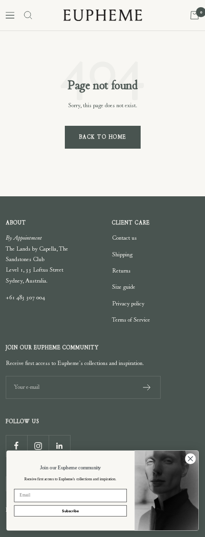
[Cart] (194, 15)
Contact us (124, 237)
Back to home (102, 137)
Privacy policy (128, 303)
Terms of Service (131, 319)
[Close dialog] (190, 459)
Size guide (123, 287)
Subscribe (70, 511)
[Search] (28, 15)
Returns (121, 270)
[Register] (147, 387)
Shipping (122, 254)
